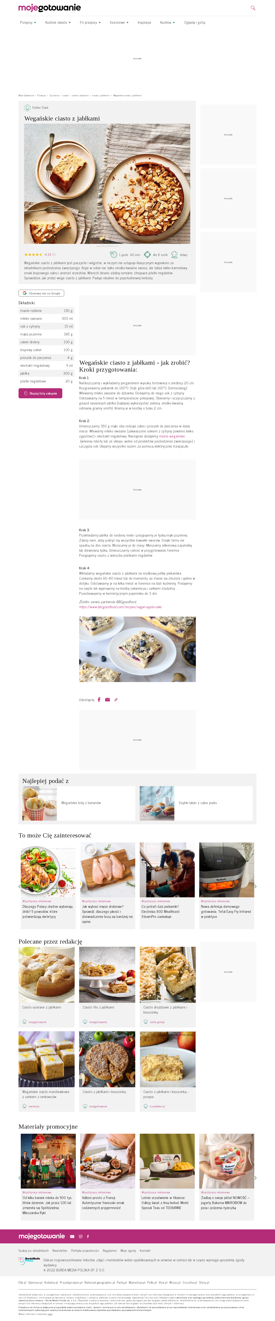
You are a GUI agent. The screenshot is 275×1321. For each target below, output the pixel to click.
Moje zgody (128, 1250)
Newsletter (60, 1250)
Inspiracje (144, 22)
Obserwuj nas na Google (44, 293)
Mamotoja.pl (137, 1282)
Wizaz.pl (175, 1282)
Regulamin (110, 1250)
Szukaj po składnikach (34, 1250)
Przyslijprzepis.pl (71, 1282)
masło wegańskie (172, 436)
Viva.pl (163, 1282)
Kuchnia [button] (166, 22)
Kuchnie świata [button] (56, 22)
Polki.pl (152, 1282)
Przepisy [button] (26, 22)
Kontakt (145, 1250)
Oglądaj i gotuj (194, 22)
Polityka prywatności (85, 1250)
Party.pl (122, 1282)
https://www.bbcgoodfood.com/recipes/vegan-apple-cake (120, 606)
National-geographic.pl (100, 1282)
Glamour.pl (35, 1282)
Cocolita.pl (190, 1282)
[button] (19, 886)
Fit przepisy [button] (89, 22)
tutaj (50, 1314)
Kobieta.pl (51, 1282)
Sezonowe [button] (118, 22)
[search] (253, 8)
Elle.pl (22, 1282)
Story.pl (204, 1282)
